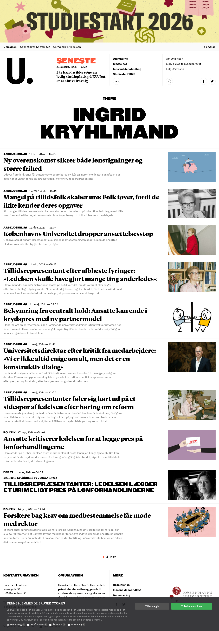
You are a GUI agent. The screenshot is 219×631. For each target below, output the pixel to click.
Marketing (77, 624)
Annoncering (121, 595)
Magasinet (120, 63)
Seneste (76, 61)
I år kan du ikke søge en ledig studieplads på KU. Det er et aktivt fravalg (80, 76)
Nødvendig (17, 624)
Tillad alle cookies (191, 606)
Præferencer (38, 624)
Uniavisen (10, 46)
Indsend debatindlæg (127, 68)
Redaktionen (121, 584)
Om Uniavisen (174, 58)
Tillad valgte (152, 606)
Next (113, 556)
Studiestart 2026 (124, 74)
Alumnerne (120, 58)
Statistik (59, 624)
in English (209, 46)
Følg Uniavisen (175, 68)
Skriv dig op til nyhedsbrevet (183, 63)
